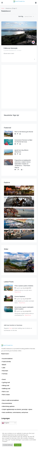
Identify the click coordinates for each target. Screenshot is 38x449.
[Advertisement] (19, 87)
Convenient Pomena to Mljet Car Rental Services (23, 141)
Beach (4, 364)
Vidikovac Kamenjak (10, 48)
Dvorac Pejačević (20, 296)
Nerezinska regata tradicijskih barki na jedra (24, 308)
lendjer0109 (28, 288)
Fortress (4, 374)
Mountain (5, 370)
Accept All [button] (17, 445)
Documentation (7, 403)
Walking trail (6, 388)
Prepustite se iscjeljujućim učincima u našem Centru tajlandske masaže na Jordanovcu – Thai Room (23, 162)
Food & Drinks (6, 361)
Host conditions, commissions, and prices (15, 412)
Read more (5, 354)
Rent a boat (6, 394)
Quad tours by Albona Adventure (21, 151)
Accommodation (7, 358)
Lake (3, 367)
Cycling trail (6, 382)
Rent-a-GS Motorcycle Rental (24, 132)
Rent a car (5, 391)
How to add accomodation (10, 400)
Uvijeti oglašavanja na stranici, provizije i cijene (17, 409)
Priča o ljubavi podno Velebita (24, 286)
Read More (18, 292)
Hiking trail (5, 385)
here (10, 328)
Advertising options (8, 406)
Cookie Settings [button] (7, 445)
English (6, 423)
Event (4, 379)
